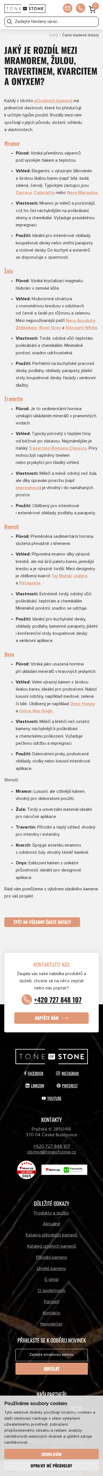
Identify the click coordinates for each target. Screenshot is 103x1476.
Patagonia (29, 583)
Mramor (12, 143)
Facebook (35, 1073)
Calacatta (44, 193)
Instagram (70, 1073)
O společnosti (51, 1290)
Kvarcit (11, 526)
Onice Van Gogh (35, 711)
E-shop (52, 1279)
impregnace (28, 488)
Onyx (9, 654)
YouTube (54, 1098)
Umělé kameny (51, 1268)
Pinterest (70, 1085)
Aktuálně (51, 1224)
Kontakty (51, 1313)
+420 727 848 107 (58, 1000)
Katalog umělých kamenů (51, 1246)
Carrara (24, 193)
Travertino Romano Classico (58, 448)
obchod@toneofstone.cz (51, 1152)
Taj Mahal (62, 576)
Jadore (81, 576)
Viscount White (81, 328)
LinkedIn (37, 1085)
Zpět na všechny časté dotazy (42, 922)
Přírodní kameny (51, 1257)
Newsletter (51, 1324)
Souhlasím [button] (51, 1454)
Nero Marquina (82, 193)
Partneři (51, 1301)
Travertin (13, 398)
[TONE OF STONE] (24, 8)
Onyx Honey (82, 704)
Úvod (53, 35)
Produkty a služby (51, 1213)
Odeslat (52, 1368)
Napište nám (47, 1018)
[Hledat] (9, 22)
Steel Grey (50, 328)
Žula (8, 270)
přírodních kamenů (53, 101)
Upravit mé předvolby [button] (51, 1466)
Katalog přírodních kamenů (52, 1235)
